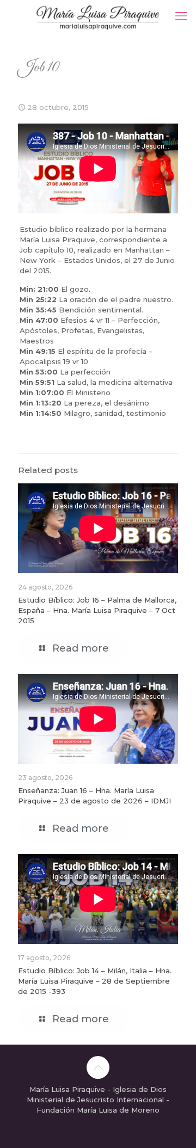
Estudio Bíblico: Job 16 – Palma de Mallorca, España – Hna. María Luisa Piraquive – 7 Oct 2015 (97, 610)
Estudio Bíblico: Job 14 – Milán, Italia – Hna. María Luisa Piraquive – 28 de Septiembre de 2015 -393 (94, 981)
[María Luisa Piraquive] (98, 16)
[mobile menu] (181, 16)
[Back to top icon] (98, 1067)
